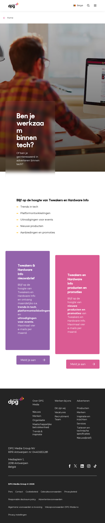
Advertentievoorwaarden (50, 499)
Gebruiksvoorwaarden (51, 491)
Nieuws (37, 412)
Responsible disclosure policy (22, 499)
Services (81, 423)
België (80, 5)
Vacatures (60, 412)
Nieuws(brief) (84, 438)
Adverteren (83, 401)
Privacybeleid (70, 491)
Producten (83, 408)
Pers (10, 491)
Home (10, 18)
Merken (37, 416)
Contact (19, 491)
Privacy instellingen (17, 515)
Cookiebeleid (32, 491)
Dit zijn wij (60, 408)
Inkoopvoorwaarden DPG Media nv (62, 507)
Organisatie (39, 420)
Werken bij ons (63, 401)
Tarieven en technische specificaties (83, 430)
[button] (33, 360)
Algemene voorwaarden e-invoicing (25, 507)
